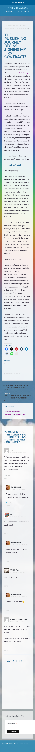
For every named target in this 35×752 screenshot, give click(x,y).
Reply (6, 478)
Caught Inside (9, 31)
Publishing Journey (12, 25)
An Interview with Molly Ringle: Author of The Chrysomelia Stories (16, 387)
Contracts (18, 31)
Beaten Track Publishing (19, 73)
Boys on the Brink (22, 28)
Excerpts (26, 31)
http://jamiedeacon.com (12, 411)
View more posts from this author (15, 415)
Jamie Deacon (17, 8)
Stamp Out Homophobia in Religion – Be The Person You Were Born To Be (17, 398)
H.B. (11, 450)
